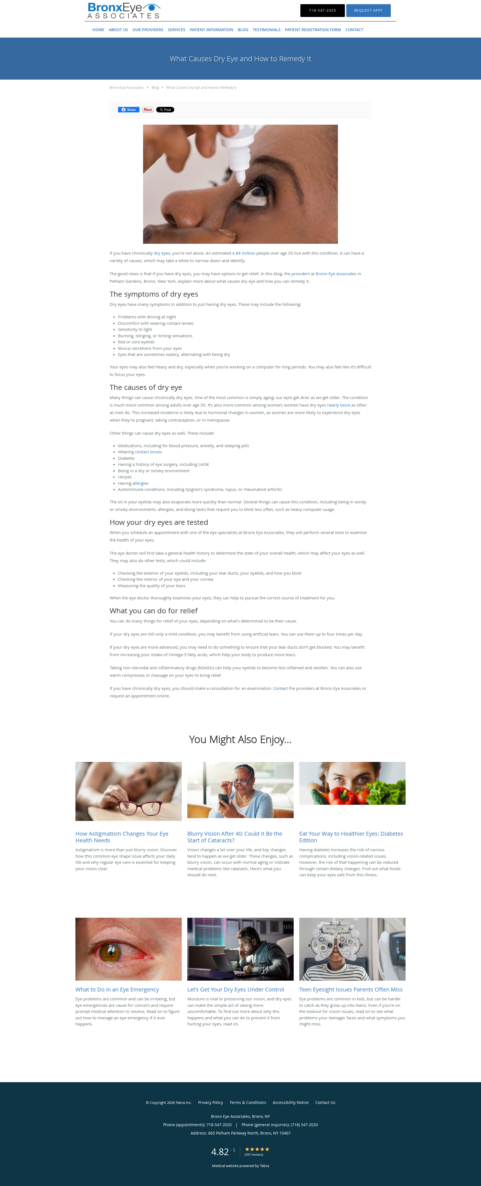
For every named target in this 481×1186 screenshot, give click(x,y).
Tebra (264, 1165)
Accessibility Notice (291, 1102)
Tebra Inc (183, 1102)
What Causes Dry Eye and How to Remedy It (201, 87)
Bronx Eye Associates (127, 87)
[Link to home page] (116, 10)
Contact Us (325, 1102)
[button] (368, 10)
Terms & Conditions (248, 1102)
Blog (155, 87)
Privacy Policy (210, 1102)
